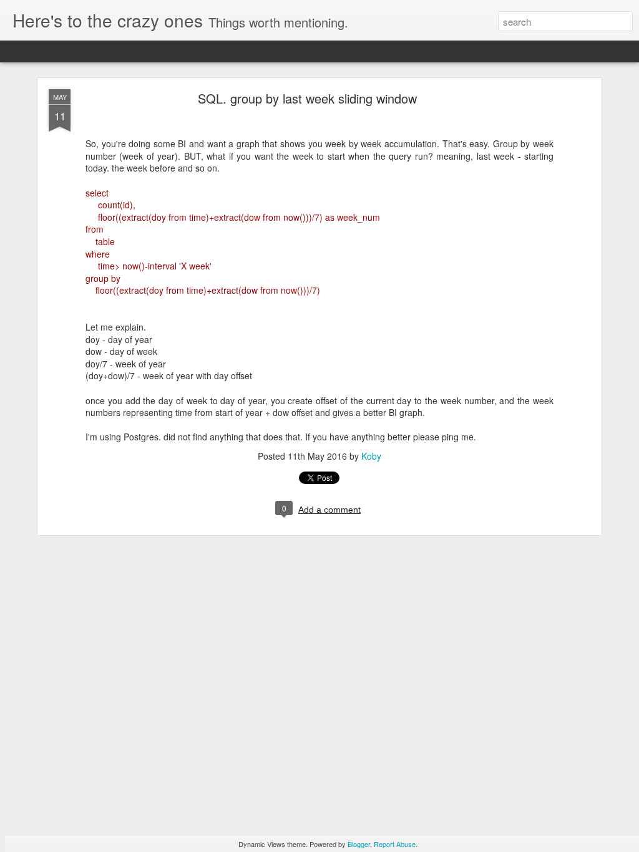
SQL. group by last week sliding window (307, 98)
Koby (371, 456)
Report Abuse (395, 844)
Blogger (359, 844)
